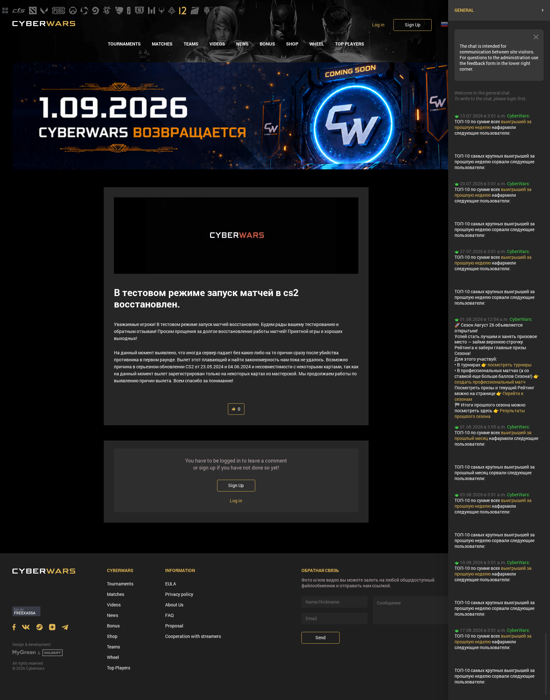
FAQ (169, 615)
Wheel (316, 44)
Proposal (174, 626)
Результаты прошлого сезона (490, 413)
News (242, 44)
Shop (292, 44)
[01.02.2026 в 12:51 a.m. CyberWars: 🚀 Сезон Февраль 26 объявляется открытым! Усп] (502, 402)
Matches (162, 44)
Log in (378, 25)
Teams (191, 44)
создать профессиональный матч (490, 382)
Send (320, 637)
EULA (170, 584)
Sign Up (412, 25)
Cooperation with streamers (193, 636)
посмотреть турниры (510, 365)
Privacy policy (179, 594)
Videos (217, 44)
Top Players (349, 44)
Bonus (267, 44)
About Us (174, 605)
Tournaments (124, 44)
